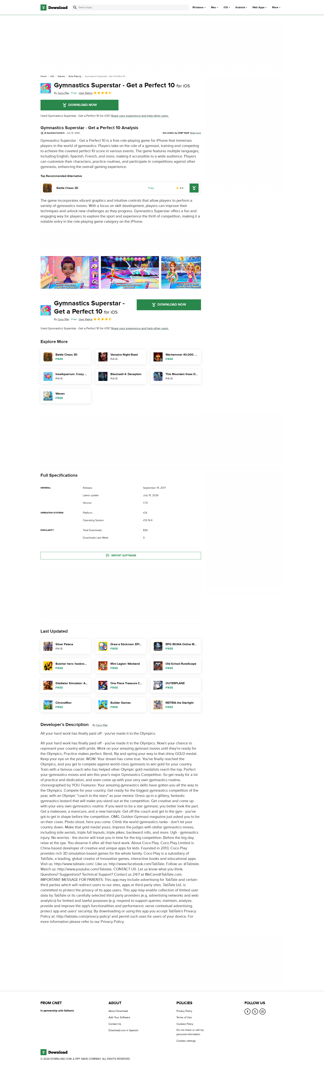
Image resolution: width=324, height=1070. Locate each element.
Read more (195, 133)
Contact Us (115, 1023)
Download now (82, 105)
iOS (226, 7)
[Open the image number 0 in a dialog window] (69, 272)
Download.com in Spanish (123, 1030)
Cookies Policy (184, 1023)
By (61, 93)
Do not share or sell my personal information (190, 1032)
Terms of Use (184, 1017)
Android (240, 7)
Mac (213, 7)
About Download (118, 1011)
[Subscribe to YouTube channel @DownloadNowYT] (263, 1012)
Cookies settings (186, 1040)
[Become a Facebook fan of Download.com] (247, 1012)
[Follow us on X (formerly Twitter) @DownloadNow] (255, 1012)
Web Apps (258, 7)
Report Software (123, 555)
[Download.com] (54, 7)
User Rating (85, 93)
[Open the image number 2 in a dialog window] (190, 272)
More (275, 7)
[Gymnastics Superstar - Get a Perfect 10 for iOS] (45, 88)
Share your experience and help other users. (140, 116)
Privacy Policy (184, 1011)
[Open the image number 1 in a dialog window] (130, 272)
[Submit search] (75, 7)
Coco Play (102, 725)
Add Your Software (119, 1017)
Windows (197, 7)
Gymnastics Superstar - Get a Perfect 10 (122, 85)
